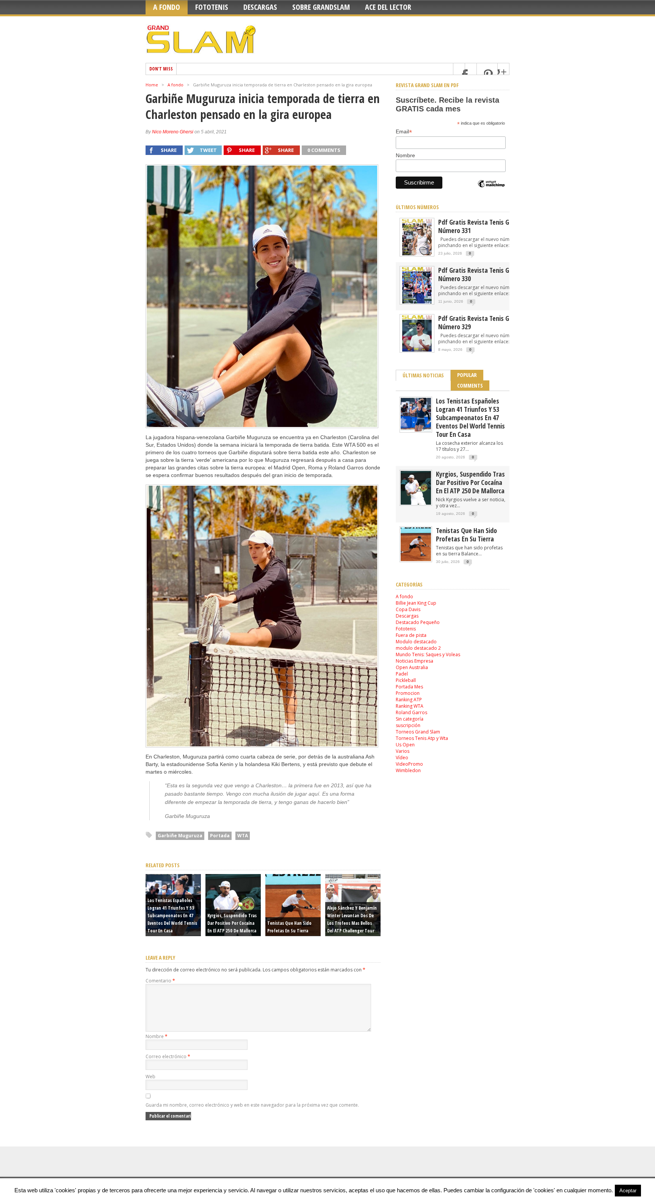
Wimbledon (408, 770)
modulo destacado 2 (418, 648)
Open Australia (412, 667)
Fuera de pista (411, 635)
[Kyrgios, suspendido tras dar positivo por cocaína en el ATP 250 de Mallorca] (416, 503)
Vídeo (402, 757)
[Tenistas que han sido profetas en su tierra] (416, 559)
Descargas (260, 7)
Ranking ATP (409, 699)
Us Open (405, 744)
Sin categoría (409, 719)
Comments (470, 385)
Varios (402, 751)
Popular (467, 374)
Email (404, 131)
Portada (220, 835)
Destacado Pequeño (418, 622)
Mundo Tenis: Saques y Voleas (428, 654)
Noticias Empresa (414, 661)
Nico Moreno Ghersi (172, 131)
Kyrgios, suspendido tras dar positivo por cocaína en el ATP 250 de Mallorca (232, 923)
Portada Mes (409, 686)
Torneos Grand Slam (418, 732)
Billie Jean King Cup (416, 603)
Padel (402, 674)
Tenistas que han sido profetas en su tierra (466, 534)
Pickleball (406, 680)
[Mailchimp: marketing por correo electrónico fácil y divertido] (491, 190)
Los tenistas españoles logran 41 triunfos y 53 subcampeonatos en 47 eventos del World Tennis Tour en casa (172, 915)
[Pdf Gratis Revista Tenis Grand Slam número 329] (417, 351)
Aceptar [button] (627, 1190)
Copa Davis (408, 609)
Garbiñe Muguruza (180, 835)
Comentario (160, 980)
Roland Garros (411, 712)
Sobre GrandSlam (321, 7)
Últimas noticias (423, 375)
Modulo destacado (416, 641)
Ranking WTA (409, 706)
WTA (242, 835)
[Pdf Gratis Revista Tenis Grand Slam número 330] (417, 303)
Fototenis (211, 7)
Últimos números (417, 207)
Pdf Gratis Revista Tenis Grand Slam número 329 (487, 322)
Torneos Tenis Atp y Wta (422, 738)
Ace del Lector (388, 7)
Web (150, 1076)
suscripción (408, 725)
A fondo (166, 7)
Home (152, 85)
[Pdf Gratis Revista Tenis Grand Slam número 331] (417, 255)
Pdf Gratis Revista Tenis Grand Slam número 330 (487, 274)
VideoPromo (409, 764)
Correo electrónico (168, 1056)
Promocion (408, 693)
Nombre (157, 1036)
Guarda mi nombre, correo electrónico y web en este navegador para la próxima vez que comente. (252, 1105)
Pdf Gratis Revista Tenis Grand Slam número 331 (487, 226)
